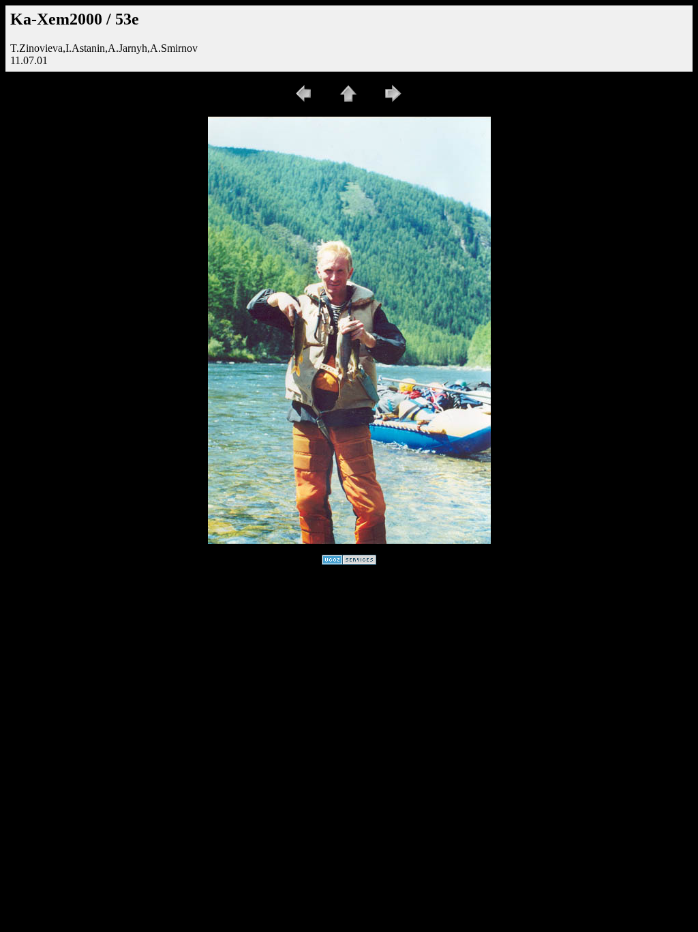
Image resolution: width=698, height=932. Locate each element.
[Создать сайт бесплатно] (349, 561)
